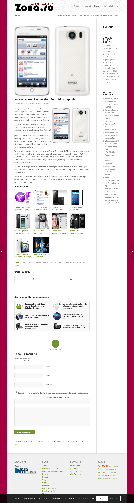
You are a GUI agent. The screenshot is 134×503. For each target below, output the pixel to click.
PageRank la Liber (49, 491)
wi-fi (74, 262)
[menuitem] (76, 6)
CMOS (32, 262)
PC (109, 475)
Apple (110, 466)
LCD (50, 262)
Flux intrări (74, 468)
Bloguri (17, 15)
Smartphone (46, 103)
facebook (115, 466)
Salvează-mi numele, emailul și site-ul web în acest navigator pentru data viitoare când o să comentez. (53, 393)
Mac (115, 472)
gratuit (106, 469)
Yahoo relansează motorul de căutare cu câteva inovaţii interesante (112, 115)
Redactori (45, 477)
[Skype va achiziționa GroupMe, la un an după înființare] (132, 251)
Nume (49, 366)
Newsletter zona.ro (49, 488)
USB (110, 478)
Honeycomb (111, 469)
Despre (45, 479)
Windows (114, 478)
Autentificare (75, 465)
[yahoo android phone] (52, 61)
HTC (116, 469)
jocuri (108, 472)
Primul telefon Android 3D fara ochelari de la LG (112, 127)
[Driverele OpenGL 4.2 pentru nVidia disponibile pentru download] (2, 251)
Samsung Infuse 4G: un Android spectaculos (111, 135)
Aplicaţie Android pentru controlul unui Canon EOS (112, 200)
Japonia (45, 262)
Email (48, 375)
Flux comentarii (76, 471)
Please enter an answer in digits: (57, 397)
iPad (99, 472)
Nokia (106, 475)
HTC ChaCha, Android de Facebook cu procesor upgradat (110, 158)
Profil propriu (47, 474)
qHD (63, 262)
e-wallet (38, 262)
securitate (106, 478)
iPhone (103, 472)
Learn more (113, 498)
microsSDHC (56, 262)
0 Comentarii (30, 103)
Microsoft (101, 475)
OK (101, 498)
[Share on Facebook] (33, 279)
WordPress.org (75, 474)
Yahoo (78, 262)
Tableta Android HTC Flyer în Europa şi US (111, 191)
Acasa (44, 465)
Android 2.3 (25, 262)
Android (39, 103)
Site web (49, 384)
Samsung (100, 478)
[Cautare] (116, 6)
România (112, 475)
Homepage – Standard (50, 468)
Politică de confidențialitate (52, 471)
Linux (112, 472)
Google (101, 469)
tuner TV (69, 262)
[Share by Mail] (71, 279)
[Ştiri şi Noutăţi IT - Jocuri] (34, 6)
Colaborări (46, 485)
